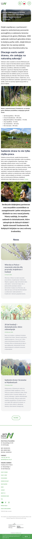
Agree (26, 536)
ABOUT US (3, 493)
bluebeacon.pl (18, 532)
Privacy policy (4, 505)
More (16, 418)
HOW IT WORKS (4, 472)
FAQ (2, 499)
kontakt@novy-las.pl (6, 459)
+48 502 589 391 (5, 457)
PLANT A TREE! (4, 475)
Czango (26, 179)
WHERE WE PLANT (5, 481)
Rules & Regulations (6, 508)
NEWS (2, 487)
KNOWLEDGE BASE (5, 496)
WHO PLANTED (4, 484)
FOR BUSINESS (4, 478)
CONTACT (3, 490)
